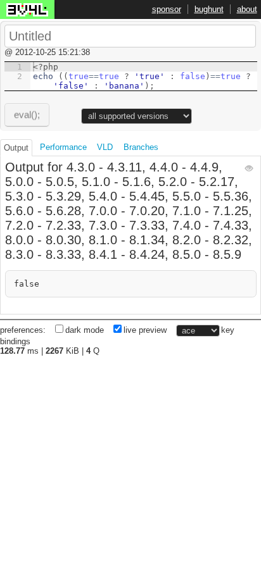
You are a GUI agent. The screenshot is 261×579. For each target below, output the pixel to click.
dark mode (84, 330)
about (247, 9)
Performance (63, 147)
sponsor (166, 9)
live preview (145, 330)
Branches (141, 147)
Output (16, 148)
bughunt (209, 9)
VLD (105, 147)
